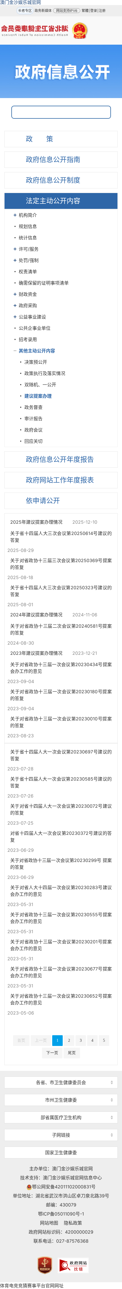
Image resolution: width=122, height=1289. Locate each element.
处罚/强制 (29, 260)
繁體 (85, 10)
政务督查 (33, 407)
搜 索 (99, 112)
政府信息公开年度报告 (60, 459)
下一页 (52, 1053)
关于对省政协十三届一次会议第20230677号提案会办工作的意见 (61, 972)
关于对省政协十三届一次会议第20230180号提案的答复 (61, 695)
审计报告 (33, 418)
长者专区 (25, 10)
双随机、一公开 (40, 384)
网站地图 (49, 1223)
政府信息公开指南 (53, 159)
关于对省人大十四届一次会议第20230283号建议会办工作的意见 (61, 891)
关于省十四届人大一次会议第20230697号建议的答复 (61, 755)
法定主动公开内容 (53, 201)
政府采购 (28, 305)
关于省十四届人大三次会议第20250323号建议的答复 (61, 591)
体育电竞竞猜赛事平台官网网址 (32, 1285)
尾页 (72, 1053)
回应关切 (33, 441)
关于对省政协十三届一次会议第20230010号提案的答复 (61, 722)
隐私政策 (73, 1223)
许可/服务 (29, 249)
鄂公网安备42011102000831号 (64, 1187)
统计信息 (28, 238)
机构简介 (28, 215)
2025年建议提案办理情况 (36, 522)
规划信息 (28, 226)
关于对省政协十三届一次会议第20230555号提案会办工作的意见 (61, 918)
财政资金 (28, 294)
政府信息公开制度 (53, 180)
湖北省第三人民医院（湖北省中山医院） (61, 1107)
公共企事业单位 (35, 328)
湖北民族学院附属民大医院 (61, 1073)
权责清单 (28, 271)
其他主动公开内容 (37, 351)
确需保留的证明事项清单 (44, 283)
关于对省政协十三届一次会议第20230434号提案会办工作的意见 (61, 668)
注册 (102, 10)
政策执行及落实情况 (44, 373)
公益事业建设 (32, 317)
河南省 (61, 1072)
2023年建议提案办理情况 (36, 653)
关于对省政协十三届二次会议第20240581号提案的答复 (61, 629)
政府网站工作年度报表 (60, 480)
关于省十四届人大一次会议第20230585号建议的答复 (61, 782)
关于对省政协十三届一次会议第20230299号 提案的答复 (61, 863)
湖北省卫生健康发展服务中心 (61, 1124)
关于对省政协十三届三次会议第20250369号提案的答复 (61, 564)
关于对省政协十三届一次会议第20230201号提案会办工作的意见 (61, 945)
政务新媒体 (43, 10)
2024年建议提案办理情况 (36, 615)
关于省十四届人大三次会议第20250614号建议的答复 (61, 536)
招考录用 (28, 339)
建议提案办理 (38, 396)
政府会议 (33, 430)
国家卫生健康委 (61, 1152)
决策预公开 (35, 362)
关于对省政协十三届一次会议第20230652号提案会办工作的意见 (61, 999)
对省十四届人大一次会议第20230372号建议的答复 (61, 836)
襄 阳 (61, 1090)
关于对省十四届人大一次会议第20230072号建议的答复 (61, 809)
